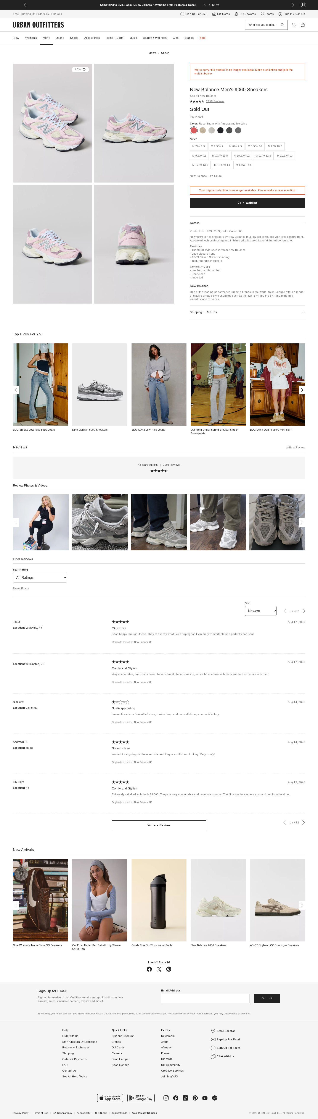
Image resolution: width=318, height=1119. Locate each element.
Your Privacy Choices (144, 1113)
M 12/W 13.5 (200, 165)
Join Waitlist (247, 202)
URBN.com (101, 1113)
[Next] (301, 390)
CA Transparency (62, 1113)
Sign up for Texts (228, 1047)
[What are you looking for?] (282, 25)
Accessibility (83, 1113)
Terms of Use (40, 1113)
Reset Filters (21, 588)
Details (57, 14)
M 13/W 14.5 (244, 165)
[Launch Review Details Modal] (41, 522)
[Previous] (17, 390)
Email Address (171, 990)
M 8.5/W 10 (255, 146)
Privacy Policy (21, 1113)
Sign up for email (229, 1039)
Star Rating (20, 569)
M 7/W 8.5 (198, 146)
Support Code (119, 1113)
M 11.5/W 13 (285, 155)
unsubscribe (230, 1013)
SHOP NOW (211, 4)
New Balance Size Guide (206, 176)
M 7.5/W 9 (217, 146)
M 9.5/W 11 (199, 155)
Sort (248, 603)
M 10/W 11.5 (220, 155)
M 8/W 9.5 (235, 146)
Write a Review (295, 447)
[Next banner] (292, 5)
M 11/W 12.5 (263, 155)
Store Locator (226, 1031)
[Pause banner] (303, 5)
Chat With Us (225, 1056)
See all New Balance (203, 95)
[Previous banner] (25, 5)
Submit (267, 998)
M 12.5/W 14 (222, 165)
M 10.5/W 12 (242, 155)
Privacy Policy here (198, 1013)
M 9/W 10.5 (275, 146)
